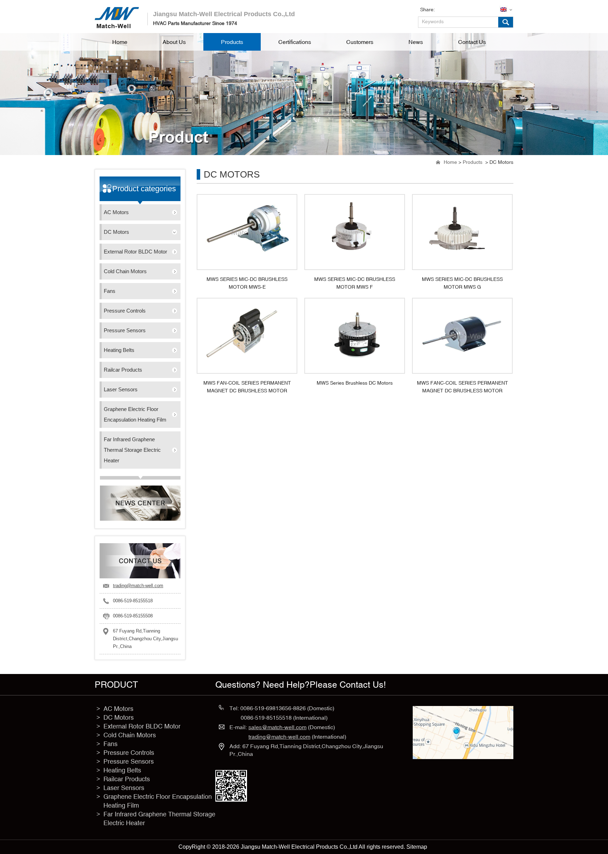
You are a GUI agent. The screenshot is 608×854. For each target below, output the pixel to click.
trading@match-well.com (138, 585)
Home (450, 162)
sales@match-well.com (277, 727)
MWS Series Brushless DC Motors (355, 383)
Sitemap (416, 847)
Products (472, 162)
